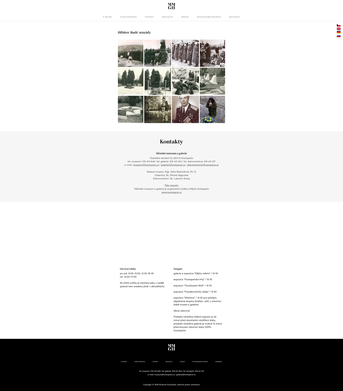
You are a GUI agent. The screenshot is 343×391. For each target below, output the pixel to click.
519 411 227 (199, 371)
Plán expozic (171, 185)
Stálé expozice (128, 17)
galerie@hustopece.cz (173, 164)
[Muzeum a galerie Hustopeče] (171, 4)
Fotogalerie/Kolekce (209, 17)
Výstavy (149, 17)
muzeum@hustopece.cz (146, 164)
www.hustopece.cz (171, 192)
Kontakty (234, 17)
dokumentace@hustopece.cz (203, 164)
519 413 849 (155, 371)
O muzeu (107, 17)
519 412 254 (177, 371)
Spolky (185, 17)
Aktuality (167, 17)
